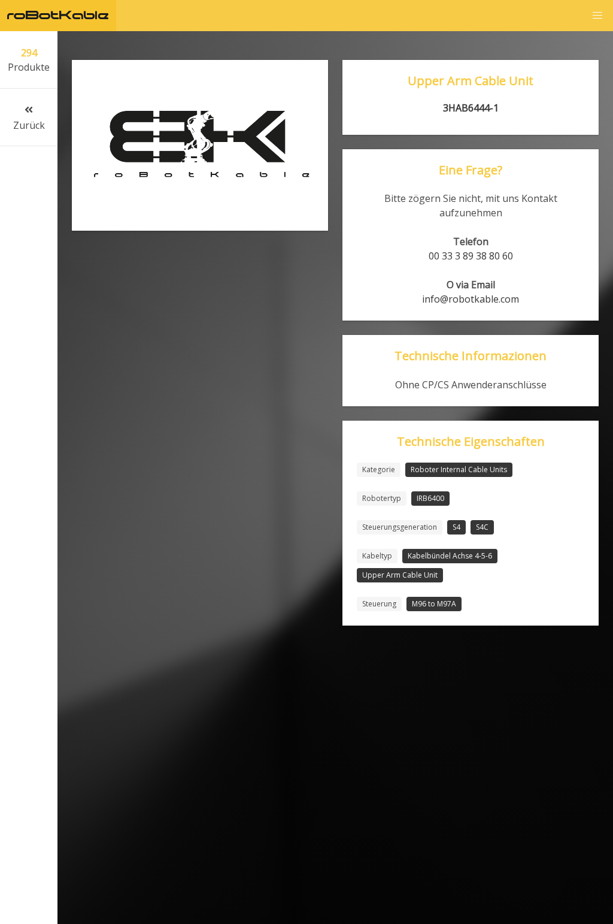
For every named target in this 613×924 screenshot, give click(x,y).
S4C (482, 527)
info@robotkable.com (470, 299)
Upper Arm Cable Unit (400, 575)
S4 (456, 527)
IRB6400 (430, 498)
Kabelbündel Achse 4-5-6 (450, 556)
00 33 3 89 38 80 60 (471, 255)
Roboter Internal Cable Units (459, 469)
